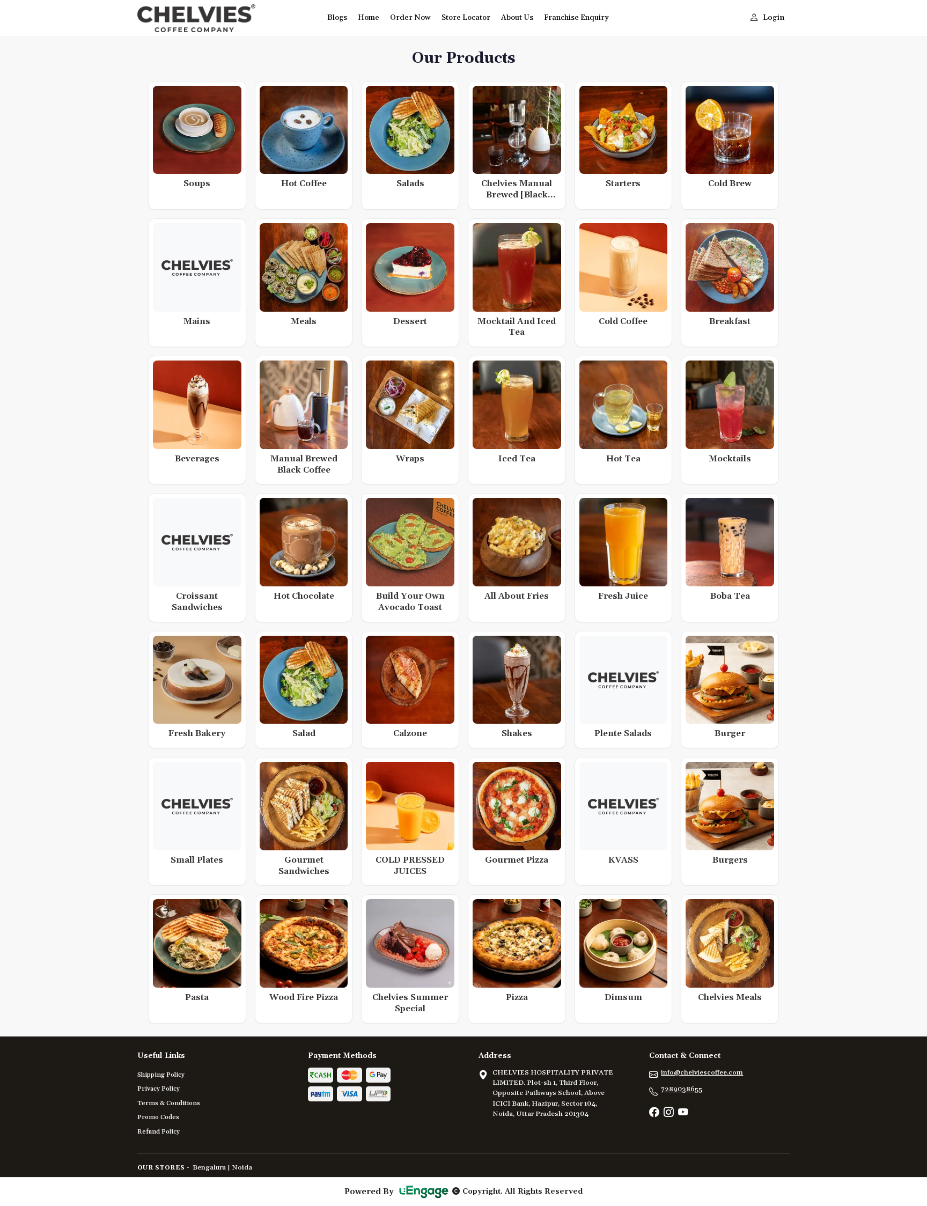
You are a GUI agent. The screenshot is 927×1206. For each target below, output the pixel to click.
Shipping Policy (161, 1075)
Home (368, 18)
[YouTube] (683, 1113)
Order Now (410, 18)
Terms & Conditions (168, 1103)
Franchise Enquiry (576, 18)
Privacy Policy (158, 1089)
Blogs (337, 18)
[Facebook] (654, 1113)
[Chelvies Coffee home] (225, 18)
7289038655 (681, 1089)
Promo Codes (158, 1117)
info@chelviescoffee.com (702, 1072)
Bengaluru (209, 1167)
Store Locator (466, 18)
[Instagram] (668, 1113)
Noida (242, 1167)
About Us (517, 18)
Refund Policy (158, 1132)
